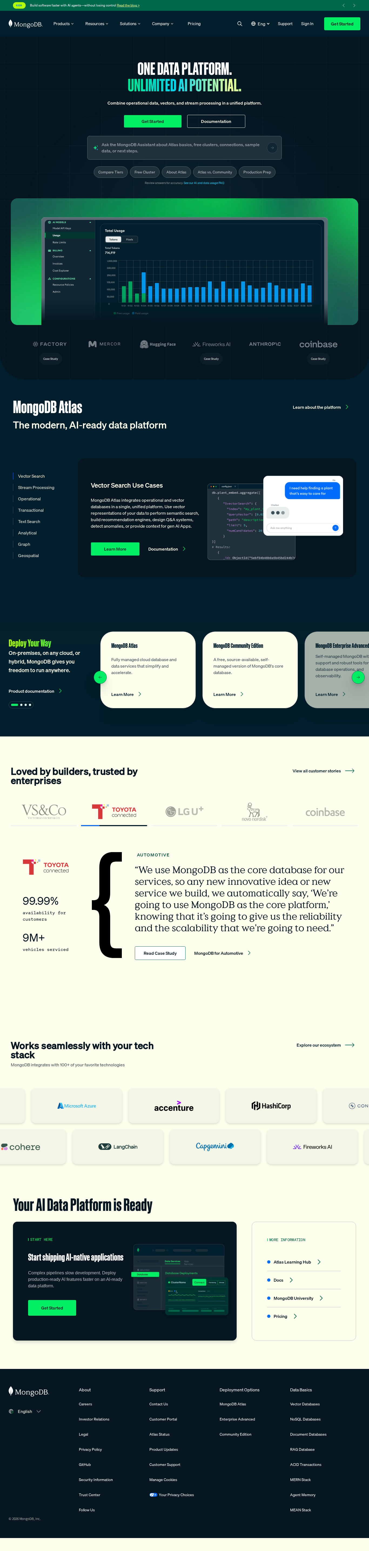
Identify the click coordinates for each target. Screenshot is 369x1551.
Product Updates (163, 1449)
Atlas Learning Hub (292, 1261)
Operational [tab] (29, 498)
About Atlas (176, 172)
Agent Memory (303, 1495)
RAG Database (302, 1449)
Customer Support (164, 1465)
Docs (278, 1280)
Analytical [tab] (27, 532)
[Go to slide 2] (21, 705)
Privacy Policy (90, 1449)
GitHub (85, 1465)
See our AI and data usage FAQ (204, 182)
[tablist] (184, 814)
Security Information (96, 1480)
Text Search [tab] (29, 521)
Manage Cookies (163, 1480)
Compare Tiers (110, 172)
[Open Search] (240, 23)
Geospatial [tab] (28, 555)
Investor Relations (94, 1419)
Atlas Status (159, 1434)
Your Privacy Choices (176, 1495)
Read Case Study (160, 953)
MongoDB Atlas (233, 1404)
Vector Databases (305, 1404)
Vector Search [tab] (31, 476)
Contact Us (158, 1404)
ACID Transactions (305, 1465)
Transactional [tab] (31, 510)
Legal (83, 1434)
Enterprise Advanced (237, 1419)
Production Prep (257, 172)
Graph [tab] (24, 544)
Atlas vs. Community (215, 172)
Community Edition (235, 1434)
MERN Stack (300, 1480)
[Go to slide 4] (30, 705)
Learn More (115, 548)
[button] (260, 23)
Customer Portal (163, 1419)
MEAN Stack (300, 1510)
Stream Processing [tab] (36, 487)
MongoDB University (293, 1298)
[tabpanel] (184, 906)
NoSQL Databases (305, 1419)
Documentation (216, 121)
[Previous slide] (100, 677)
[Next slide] (358, 677)
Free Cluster (145, 172)
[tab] (44, 814)
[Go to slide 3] (26, 705)
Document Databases (308, 1434)
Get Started (342, 23)
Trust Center (89, 1495)
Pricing (280, 1316)
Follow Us (87, 1510)
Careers (85, 1404)
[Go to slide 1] (14, 705)
